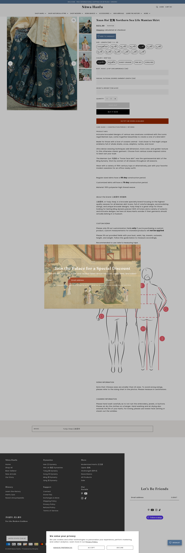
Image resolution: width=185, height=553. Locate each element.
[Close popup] (138, 247)
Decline (120, 547)
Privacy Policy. (92, 542)
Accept (91, 547)
